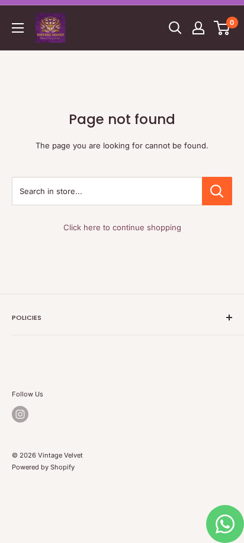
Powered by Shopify (43, 467)
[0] (222, 28)
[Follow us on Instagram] (20, 414)
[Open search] (175, 27)
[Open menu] (18, 28)
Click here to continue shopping (122, 227)
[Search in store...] (217, 191)
